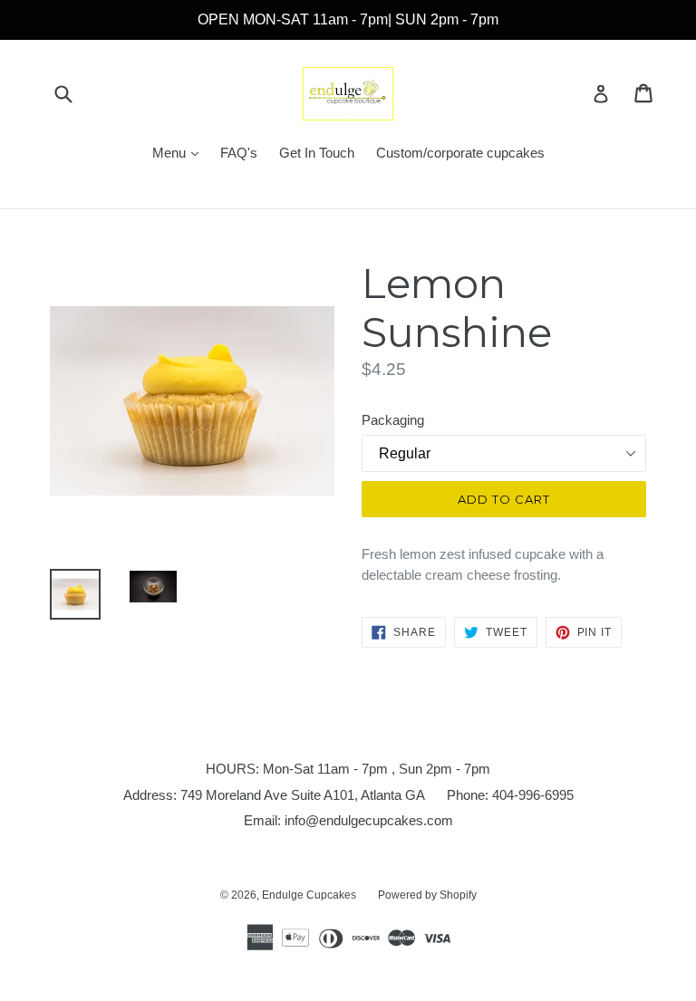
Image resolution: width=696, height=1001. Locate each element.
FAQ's (238, 152)
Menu (180, 152)
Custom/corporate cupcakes (460, 152)
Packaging (393, 420)
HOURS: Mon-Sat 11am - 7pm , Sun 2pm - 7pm (348, 768)
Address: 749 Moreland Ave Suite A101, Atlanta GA (274, 795)
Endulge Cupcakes (309, 895)
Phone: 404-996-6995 (510, 795)
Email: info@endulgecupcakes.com (348, 820)
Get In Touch (316, 152)
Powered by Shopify (427, 895)
